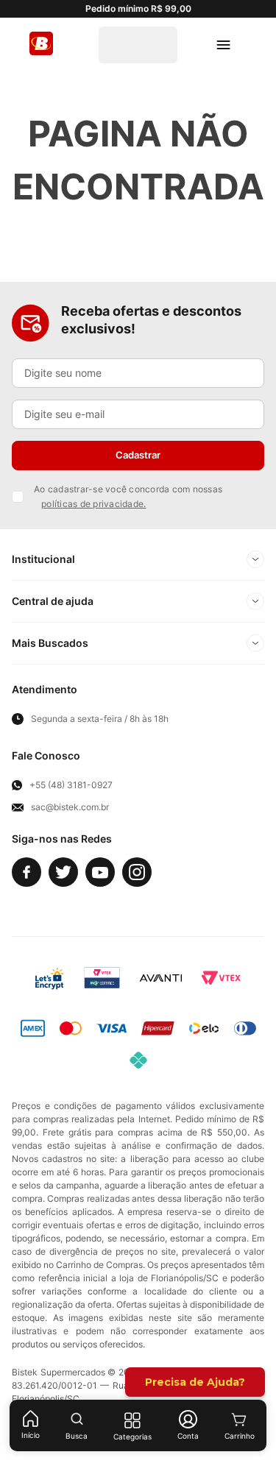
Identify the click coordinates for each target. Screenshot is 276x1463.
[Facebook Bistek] (26, 872)
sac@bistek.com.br (70, 807)
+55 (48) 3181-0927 (71, 785)
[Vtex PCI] (102, 978)
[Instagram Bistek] (137, 872)
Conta (188, 1435)
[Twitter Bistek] (63, 872)
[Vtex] (221, 978)
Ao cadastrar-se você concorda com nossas (128, 496)
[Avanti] (161, 978)
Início (30, 1435)
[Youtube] (100, 872)
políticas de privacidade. (93, 503)
